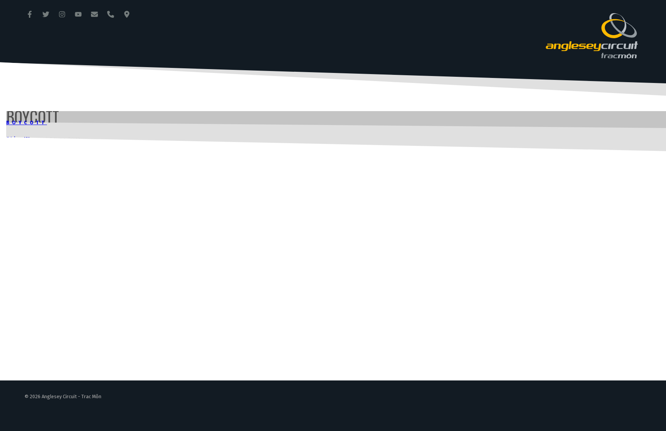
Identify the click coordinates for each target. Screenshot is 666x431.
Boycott (26, 122)
